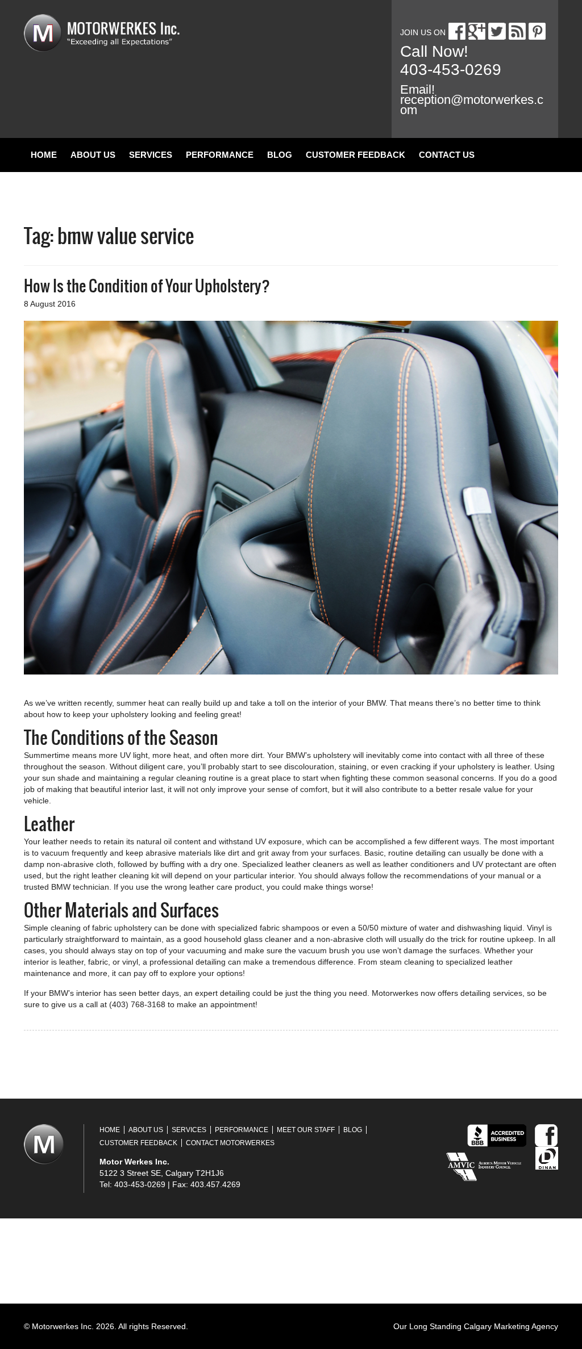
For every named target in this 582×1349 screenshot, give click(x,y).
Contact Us (447, 155)
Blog (279, 155)
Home (44, 155)
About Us (92, 155)
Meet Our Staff (306, 1130)
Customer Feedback (355, 155)
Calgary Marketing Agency (511, 1326)
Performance (219, 155)
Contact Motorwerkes (230, 1143)
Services (150, 155)
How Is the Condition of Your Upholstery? (147, 286)
